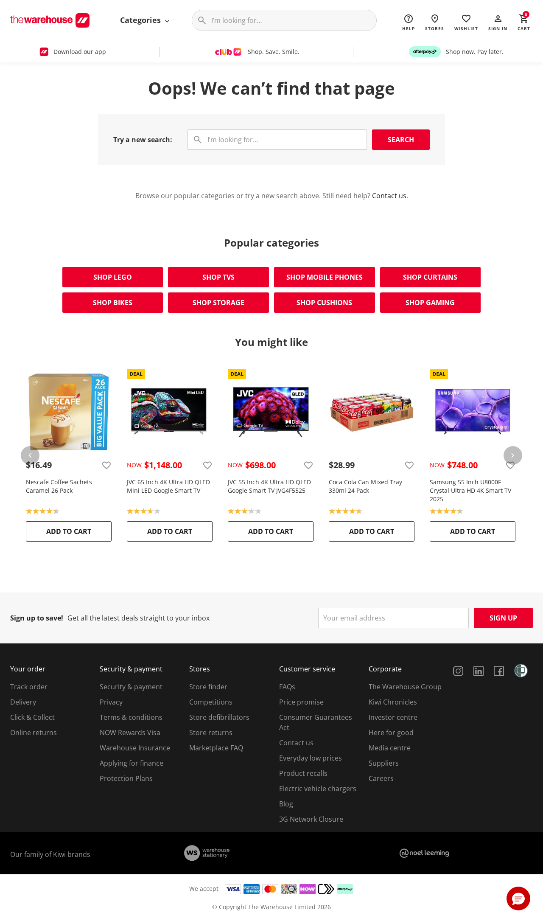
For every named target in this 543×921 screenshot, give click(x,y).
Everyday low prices (310, 758)
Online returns (33, 732)
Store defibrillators (219, 717)
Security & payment (131, 686)
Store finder (208, 686)
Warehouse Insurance (135, 748)
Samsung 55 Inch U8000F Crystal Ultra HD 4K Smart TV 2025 (470, 490)
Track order (29, 686)
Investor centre (393, 717)
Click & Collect (32, 717)
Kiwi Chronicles (393, 702)
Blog (286, 804)
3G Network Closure (311, 819)
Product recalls (303, 773)
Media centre (390, 748)
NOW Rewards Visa (130, 732)
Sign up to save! (36, 618)
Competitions (210, 702)
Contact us (389, 195)
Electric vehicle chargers (317, 788)
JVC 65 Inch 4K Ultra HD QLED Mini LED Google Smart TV (168, 486)
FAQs (287, 686)
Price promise (301, 702)
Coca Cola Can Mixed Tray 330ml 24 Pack (365, 486)
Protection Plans (126, 778)
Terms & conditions (131, 717)
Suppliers (384, 763)
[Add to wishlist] (106, 465)
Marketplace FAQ (216, 748)
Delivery (23, 702)
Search (401, 139)
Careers (381, 778)
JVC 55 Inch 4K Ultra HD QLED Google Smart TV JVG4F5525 (269, 486)
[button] (497, 22)
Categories (141, 20)
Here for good (391, 732)
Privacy (111, 702)
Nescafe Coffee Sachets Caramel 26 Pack (59, 486)
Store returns (210, 732)
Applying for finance (131, 763)
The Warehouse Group (405, 686)
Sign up (503, 618)
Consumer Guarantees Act (315, 722)
